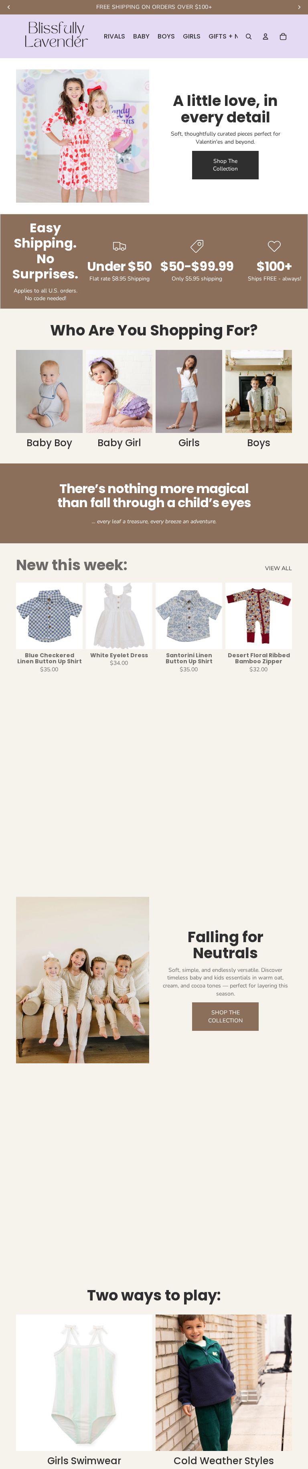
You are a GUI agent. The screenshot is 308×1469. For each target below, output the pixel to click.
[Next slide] (74, 616)
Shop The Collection (225, 165)
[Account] (265, 36)
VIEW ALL (278, 568)
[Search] (248, 36)
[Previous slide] (25, 616)
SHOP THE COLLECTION (225, 1016)
